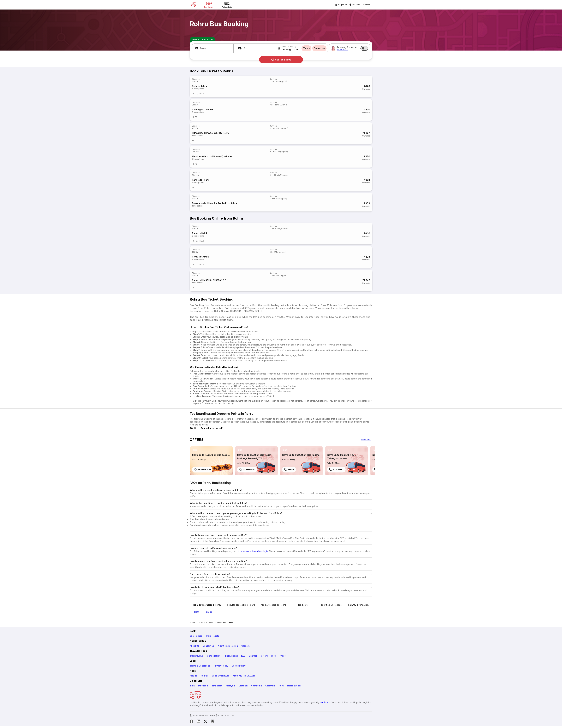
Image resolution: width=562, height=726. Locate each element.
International (294, 685)
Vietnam (243, 685)
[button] (212, 48)
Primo (283, 656)
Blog (273, 656)
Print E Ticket (231, 656)
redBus (193, 675)
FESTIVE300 (204, 469)
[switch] (364, 48)
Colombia (270, 685)
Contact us (208, 646)
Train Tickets (212, 636)
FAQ (243, 656)
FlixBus (201, 94)
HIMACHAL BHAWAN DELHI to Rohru (210, 133)
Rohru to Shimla (200, 256)
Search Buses (283, 59)
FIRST (291, 469)
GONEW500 (249, 469)
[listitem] (195, 450)
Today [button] (306, 48)
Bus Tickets (196, 636)
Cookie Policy (238, 665)
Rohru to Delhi (199, 233)
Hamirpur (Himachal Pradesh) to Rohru (212, 156)
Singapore (217, 685)
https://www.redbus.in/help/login (252, 551)
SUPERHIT (338, 469)
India (192, 685)
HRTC (194, 94)
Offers (264, 656)
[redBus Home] (193, 4)
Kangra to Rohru (200, 180)
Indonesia (203, 685)
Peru (281, 685)
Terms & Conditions (200, 665)
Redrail (204, 675)
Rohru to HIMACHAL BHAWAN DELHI (210, 280)
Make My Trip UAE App (244, 675)
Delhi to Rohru (199, 86)
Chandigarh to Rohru (203, 109)
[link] (211, 460)
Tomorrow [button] (319, 48)
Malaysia (230, 685)
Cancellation (213, 656)
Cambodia (256, 685)
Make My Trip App (220, 675)
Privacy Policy (221, 665)
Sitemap (253, 656)
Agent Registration (228, 646)
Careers (245, 646)
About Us (194, 646)
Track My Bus (196, 656)
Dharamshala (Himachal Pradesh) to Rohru (214, 203)
